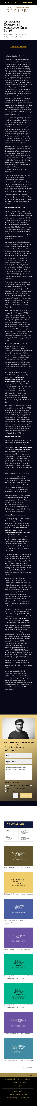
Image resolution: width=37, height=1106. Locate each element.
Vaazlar (27, 37)
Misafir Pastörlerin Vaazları (25, 838)
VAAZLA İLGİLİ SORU (16, 788)
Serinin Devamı (18, 46)
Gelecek (29, 1067)
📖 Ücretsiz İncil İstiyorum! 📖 (19, 786)
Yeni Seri (14, 923)
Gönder (26, 795)
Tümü (8, 830)
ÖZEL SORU (12, 791)
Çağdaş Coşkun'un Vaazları (24, 832)
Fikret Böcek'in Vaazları (9, 838)
